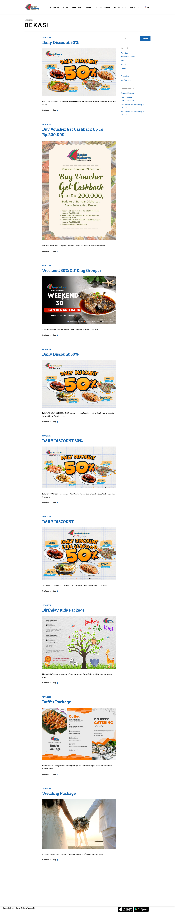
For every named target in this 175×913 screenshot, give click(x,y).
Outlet (89, 7)
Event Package (103, 7)
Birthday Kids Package (63, 610)
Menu (65, 7)
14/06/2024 (46, 517)
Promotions (120, 7)
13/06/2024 (46, 605)
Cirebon (123, 68)
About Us (54, 7)
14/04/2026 (46, 38)
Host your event (126, 97)
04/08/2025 (46, 266)
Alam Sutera (125, 53)
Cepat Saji (77, 7)
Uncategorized (126, 80)
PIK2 (122, 72)
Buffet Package (56, 701)
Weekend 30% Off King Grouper (71, 270)
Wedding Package (59, 793)
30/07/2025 (46, 436)
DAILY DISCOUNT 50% (62, 440)
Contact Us (135, 7)
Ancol (123, 61)
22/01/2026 (46, 124)
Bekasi (123, 65)
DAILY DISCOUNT (58, 521)
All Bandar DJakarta (128, 57)
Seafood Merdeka (127, 93)
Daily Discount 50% (60, 42)
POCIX (35, 908)
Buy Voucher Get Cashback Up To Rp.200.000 (132, 106)
